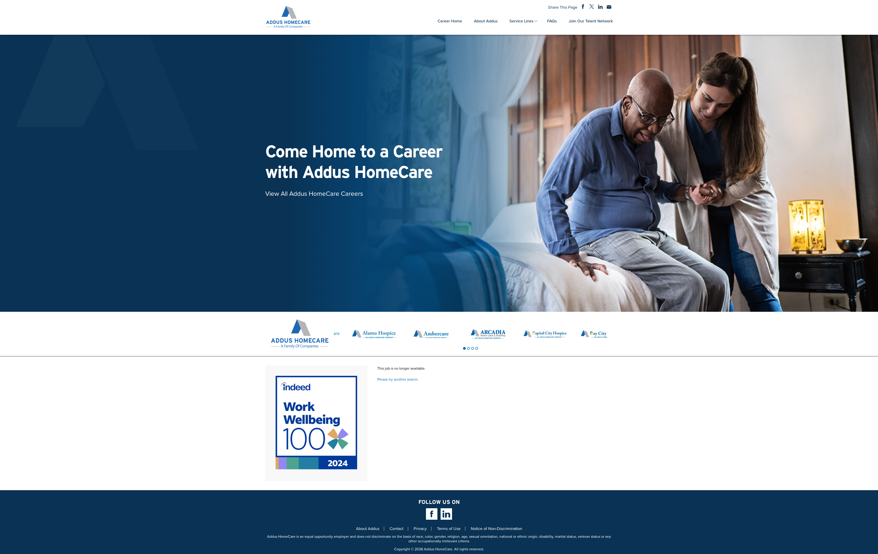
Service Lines (521, 21)
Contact (396, 528)
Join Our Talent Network (591, 21)
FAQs (552, 21)
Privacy (420, 528)
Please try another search (397, 379)
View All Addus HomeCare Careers (314, 193)
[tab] (464, 348)
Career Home (450, 21)
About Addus (486, 21)
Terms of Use (448, 528)
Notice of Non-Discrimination (496, 528)
